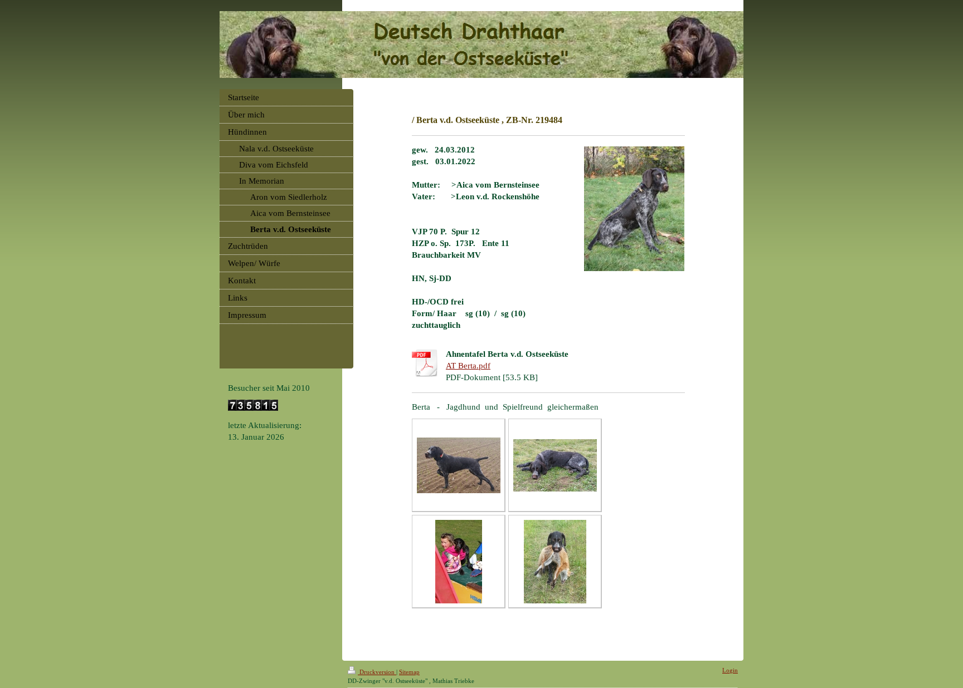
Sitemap (409, 672)
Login (730, 670)
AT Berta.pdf (468, 365)
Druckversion (377, 672)
